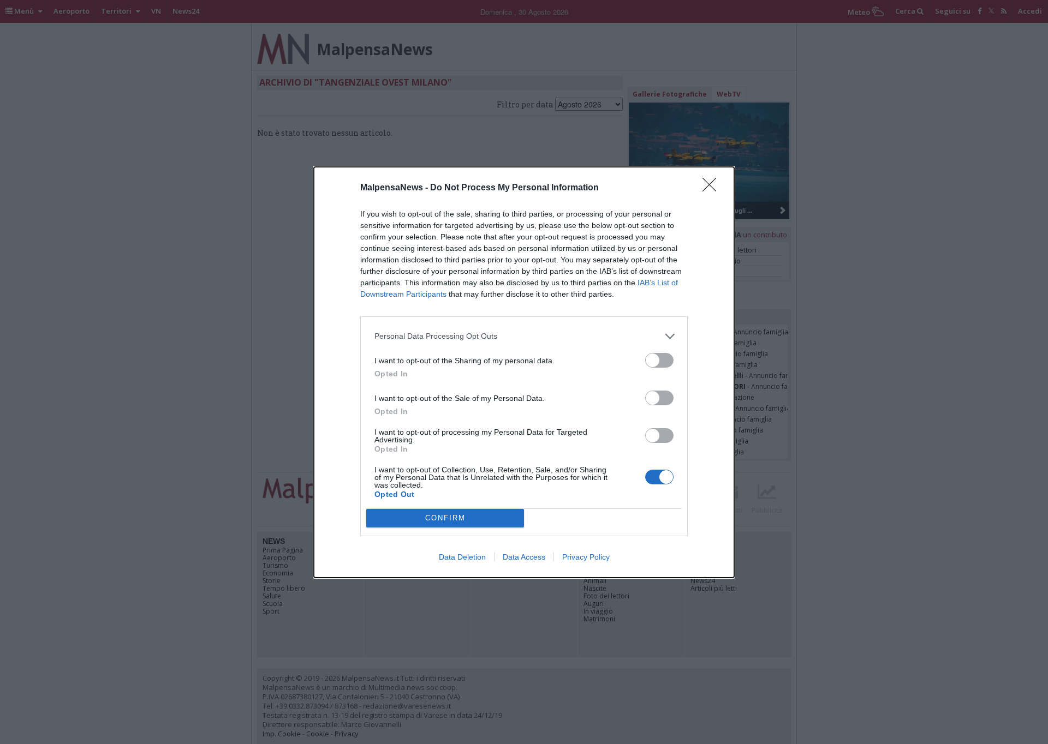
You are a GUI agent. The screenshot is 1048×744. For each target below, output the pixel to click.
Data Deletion (462, 557)
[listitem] (524, 336)
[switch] (659, 360)
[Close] (712, 188)
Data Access (524, 557)
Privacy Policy (586, 557)
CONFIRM (445, 518)
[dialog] (524, 372)
